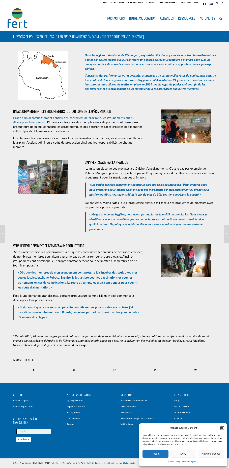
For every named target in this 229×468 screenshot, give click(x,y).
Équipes (70, 425)
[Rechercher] (220, 18)
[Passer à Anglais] (211, 4)
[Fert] (17, 18)
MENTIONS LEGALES (190, 2)
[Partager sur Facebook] (33, 370)
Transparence (73, 413)
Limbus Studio (129, 463)
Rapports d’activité (76, 407)
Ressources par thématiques (134, 401)
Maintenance (114, 463)
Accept (155, 453)
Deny (183, 453)
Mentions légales (189, 462)
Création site (101, 463)
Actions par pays (21, 401)
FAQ (105, 2)
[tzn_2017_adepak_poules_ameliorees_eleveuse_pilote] (186, 261)
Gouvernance (73, 419)
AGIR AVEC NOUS (135, 2)
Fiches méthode (128, 407)
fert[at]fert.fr (89, 463)
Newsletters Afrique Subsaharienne (137, 419)
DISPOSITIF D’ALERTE (168, 2)
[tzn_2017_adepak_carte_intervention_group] (43, 76)
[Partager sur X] (74, 370)
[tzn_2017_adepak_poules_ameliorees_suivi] (186, 126)
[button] (222, 428)
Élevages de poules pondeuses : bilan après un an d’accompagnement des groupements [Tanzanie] (78, 36)
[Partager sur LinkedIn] (155, 370)
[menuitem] (105, 2)
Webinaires (126, 413)
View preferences (210, 453)
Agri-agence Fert (75, 401)
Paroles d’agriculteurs (23, 407)
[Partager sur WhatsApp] (114, 370)
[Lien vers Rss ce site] (216, 2)
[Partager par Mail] (195, 370)
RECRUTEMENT (117, 2)
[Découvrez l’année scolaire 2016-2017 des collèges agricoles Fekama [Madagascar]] (2, 234)
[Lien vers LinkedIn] (221, 2)
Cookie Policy (174, 462)
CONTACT (151, 2)
